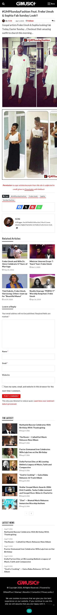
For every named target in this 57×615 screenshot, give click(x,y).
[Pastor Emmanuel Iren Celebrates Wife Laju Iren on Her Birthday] (9, 453)
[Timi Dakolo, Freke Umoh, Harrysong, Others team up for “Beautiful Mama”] (14, 281)
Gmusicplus (29, 189)
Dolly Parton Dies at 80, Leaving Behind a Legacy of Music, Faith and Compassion (35, 464)
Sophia (42, 196)
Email (5, 363)
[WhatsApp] (38, 207)
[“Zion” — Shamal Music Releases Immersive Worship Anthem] (9, 504)
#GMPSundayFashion (18, 196)
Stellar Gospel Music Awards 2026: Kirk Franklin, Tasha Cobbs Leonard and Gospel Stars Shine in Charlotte (35, 490)
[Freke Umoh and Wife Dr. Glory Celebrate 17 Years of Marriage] (14, 251)
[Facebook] (19, 207)
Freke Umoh (33, 196)
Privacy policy (47, 592)
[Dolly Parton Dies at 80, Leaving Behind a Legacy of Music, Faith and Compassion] (9, 465)
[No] (53, 605)
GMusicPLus (8, 592)
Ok (29, 611)
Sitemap (18, 592)
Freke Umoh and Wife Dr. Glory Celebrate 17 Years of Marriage (14, 264)
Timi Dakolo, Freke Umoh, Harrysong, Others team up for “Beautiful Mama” (14, 293)
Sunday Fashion (8, 200)
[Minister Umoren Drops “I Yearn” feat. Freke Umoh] (42, 251)
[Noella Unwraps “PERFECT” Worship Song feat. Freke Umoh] (42, 281)
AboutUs (26, 592)
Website (6, 375)
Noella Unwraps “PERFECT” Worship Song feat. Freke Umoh (42, 293)
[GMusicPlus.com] (26, 3)
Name (5, 351)
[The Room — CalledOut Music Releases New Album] (9, 441)
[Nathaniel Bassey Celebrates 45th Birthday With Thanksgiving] (9, 428)
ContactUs (35, 592)
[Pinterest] (32, 207)
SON (10, 21)
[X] (25, 207)
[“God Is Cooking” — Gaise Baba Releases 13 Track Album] (9, 479)
